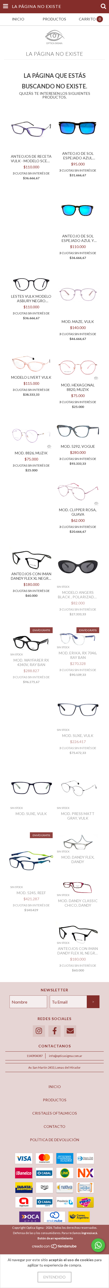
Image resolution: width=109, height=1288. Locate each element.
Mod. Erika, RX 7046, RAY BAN (78, 655)
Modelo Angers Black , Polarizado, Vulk (78, 594)
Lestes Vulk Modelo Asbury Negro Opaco (31, 298)
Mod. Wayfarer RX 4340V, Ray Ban (31, 662)
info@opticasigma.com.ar (65, 1055)
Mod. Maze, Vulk (78, 321)
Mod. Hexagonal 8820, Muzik (78, 387)
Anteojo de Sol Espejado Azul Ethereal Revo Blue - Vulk (78, 155)
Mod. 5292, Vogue (78, 446)
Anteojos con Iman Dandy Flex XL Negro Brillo (31, 576)
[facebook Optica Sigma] (54, 1031)
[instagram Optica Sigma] (39, 1031)
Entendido (54, 1277)
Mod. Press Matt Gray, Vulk (77, 815)
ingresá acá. (89, 1233)
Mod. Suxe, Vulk (77, 735)
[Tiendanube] (54, 1247)
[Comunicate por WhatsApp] (98, 1245)
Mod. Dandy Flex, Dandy (77, 859)
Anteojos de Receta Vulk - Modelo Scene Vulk (31, 158)
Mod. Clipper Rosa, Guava (78, 512)
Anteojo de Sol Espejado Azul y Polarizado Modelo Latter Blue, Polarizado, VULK (77, 238)
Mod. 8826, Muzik (31, 453)
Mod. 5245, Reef (31, 892)
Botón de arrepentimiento (55, 1238)
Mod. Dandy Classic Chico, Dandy (78, 902)
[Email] (70, 1031)
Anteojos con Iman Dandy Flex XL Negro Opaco (77, 950)
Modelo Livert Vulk (31, 377)
